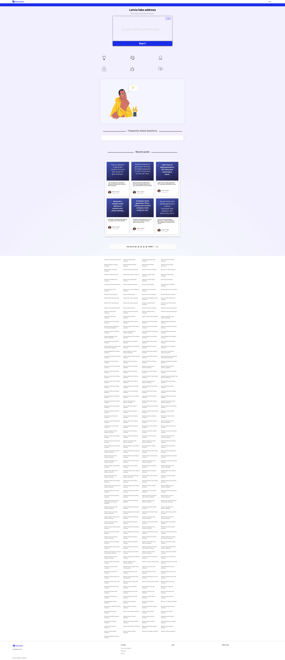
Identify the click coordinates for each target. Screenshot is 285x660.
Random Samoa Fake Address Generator (130, 501)
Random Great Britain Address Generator (149, 607)
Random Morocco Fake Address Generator (131, 461)
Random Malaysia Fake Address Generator (112, 446)
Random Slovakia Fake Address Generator (150, 512)
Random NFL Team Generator (111, 303)
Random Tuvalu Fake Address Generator (168, 542)
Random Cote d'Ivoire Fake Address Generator (167, 367)
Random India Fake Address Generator (130, 411)
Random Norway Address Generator (129, 617)
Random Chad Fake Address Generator (111, 362)
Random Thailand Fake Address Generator (169, 532)
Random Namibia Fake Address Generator (112, 466)
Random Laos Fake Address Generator (130, 431)
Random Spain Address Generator (110, 627)
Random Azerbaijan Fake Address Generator (129, 332)
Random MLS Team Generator (130, 298)
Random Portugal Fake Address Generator (131, 491)
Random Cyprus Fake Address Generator (149, 372)
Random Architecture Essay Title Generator (169, 562)
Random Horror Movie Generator (169, 308)
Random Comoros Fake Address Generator (112, 367)
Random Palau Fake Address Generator (130, 481)
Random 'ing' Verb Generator (149, 294)
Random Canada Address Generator (129, 602)
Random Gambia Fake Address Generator (168, 391)
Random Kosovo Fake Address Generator (149, 426)
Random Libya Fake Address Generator (149, 436)
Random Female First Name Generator (167, 260)
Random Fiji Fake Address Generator (167, 386)
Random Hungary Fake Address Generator (169, 406)
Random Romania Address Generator (167, 617)
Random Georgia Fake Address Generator (112, 396)
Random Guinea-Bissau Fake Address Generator (168, 401)
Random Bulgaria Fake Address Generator (112, 352)
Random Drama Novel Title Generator (110, 597)
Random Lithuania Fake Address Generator (112, 441)
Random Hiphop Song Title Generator (167, 582)
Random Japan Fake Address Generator (130, 421)
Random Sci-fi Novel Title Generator (148, 592)
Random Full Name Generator (149, 269)
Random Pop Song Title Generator (150, 581)
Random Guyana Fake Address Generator (112, 406)
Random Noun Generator (148, 284)
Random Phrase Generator (110, 294)
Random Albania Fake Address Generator (111, 322)
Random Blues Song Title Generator (148, 587)
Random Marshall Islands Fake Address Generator (111, 451)
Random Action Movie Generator (112, 308)
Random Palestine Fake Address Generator (150, 481)
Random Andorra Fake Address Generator (150, 322)
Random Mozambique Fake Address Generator (148, 461)
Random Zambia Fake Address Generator (111, 562)
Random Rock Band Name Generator (148, 280)
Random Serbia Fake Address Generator (149, 507)
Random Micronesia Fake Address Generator (110, 456)
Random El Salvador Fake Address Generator (148, 381)
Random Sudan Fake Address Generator (168, 522)
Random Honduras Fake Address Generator (150, 406)
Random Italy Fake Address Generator (168, 416)
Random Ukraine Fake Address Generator (130, 547)
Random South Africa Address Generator (168, 622)
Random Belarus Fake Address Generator (149, 337)
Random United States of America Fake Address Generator (112, 552)
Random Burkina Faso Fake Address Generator (130, 352)
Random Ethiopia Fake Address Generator (149, 386)
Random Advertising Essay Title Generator (150, 577)
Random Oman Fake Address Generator (168, 476)
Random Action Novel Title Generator (167, 592)
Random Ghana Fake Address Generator (149, 396)
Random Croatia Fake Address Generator (111, 372)
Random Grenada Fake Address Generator (112, 401)
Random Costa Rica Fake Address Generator (148, 367)
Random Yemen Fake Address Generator (168, 557)
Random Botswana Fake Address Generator (131, 347)
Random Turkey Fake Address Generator (130, 542)
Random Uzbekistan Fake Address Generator (148, 552)
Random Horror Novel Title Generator (110, 592)
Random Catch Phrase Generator (169, 289)
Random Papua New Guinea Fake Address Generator (112, 486)
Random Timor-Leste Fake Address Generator (110, 537)
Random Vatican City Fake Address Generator (110, 557)
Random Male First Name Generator (167, 265)
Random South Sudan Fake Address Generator (111, 522)
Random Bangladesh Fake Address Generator (110, 337)
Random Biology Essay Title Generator (149, 572)
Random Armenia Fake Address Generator (150, 327)
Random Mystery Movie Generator (110, 317)
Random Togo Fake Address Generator (130, 537)
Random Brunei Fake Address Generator (168, 347)
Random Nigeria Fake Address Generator (168, 471)
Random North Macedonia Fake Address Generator (131, 476)
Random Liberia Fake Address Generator (130, 436)
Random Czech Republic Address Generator (112, 607)
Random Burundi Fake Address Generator (149, 352)
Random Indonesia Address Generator (168, 607)
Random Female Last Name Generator (111, 265)
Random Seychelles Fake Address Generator (167, 507)
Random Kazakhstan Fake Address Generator (167, 421)
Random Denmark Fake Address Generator (112, 377)
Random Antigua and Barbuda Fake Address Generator (111, 327)
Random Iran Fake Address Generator (167, 411)
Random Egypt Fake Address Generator (130, 381)
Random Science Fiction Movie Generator (168, 303)
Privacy (122, 653)
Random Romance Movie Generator (129, 317)
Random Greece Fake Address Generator (168, 396)
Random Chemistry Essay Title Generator (111, 577)
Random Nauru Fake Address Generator (130, 466)
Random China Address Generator (148, 602)
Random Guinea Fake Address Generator (149, 401)
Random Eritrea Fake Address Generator (168, 381)
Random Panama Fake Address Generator (168, 481)
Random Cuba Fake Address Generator (130, 372)
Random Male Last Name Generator (110, 270)
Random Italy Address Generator (131, 611)
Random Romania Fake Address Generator (169, 491)
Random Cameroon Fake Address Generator (131, 357)
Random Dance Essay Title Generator (110, 567)
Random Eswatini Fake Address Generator (131, 386)
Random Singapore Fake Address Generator (131, 512)
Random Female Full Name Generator (129, 265)
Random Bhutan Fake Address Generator (149, 342)
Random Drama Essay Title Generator (148, 567)
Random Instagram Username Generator (111, 637)
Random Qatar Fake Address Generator (149, 491)
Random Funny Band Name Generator (129, 280)
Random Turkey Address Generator (110, 632)
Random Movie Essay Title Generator (167, 567)
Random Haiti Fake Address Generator (130, 406)
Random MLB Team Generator (111, 298)
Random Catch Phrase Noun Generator (149, 290)
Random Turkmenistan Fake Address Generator (149, 542)
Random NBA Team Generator (168, 294)
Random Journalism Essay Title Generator (168, 577)
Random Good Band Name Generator (110, 280)
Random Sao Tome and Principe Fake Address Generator (168, 501)
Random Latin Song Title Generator (167, 587)
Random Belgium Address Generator (110, 602)
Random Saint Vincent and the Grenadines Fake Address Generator (111, 502)
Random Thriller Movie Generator (150, 316)
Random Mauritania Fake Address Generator (131, 451)
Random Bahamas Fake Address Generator (150, 332)
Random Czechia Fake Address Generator (168, 372)
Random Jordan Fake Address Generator (149, 421)
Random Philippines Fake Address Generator (167, 486)
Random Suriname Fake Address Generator (112, 527)
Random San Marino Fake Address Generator (148, 501)
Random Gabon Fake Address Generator (149, 391)
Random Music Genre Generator (131, 274)
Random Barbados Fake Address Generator (131, 337)
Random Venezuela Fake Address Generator (131, 557)
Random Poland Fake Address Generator (111, 491)
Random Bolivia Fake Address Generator (168, 342)
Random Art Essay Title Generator (150, 561)
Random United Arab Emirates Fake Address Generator (149, 547)
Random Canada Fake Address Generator (149, 357)
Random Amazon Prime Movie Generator (130, 312)
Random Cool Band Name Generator (148, 275)
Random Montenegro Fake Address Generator (110, 461)
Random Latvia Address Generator (167, 612)
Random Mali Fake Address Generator (149, 446)
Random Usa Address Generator (150, 631)
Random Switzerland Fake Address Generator (148, 527)
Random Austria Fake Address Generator (111, 332)
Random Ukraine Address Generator (129, 632)
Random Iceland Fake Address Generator (111, 411)
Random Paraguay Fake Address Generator (131, 486)
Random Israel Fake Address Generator (149, 416)
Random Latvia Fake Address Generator (149, 431)
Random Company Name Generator (129, 260)
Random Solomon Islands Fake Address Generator (111, 517)
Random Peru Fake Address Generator (149, 486)
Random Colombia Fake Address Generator (169, 362)
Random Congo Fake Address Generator (130, 367)
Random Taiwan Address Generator (167, 627)
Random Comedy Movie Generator (110, 312)
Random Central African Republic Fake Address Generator (169, 357)
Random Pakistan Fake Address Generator (112, 481)
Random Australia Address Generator (148, 597)
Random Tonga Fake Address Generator (149, 537)
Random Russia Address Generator (110, 622)
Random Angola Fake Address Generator (168, 322)
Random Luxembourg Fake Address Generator (129, 441)
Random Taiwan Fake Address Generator (111, 532)
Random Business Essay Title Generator (168, 572)
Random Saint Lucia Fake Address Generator (167, 496)
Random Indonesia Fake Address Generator (150, 411)
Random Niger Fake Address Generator (149, 471)
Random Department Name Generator (148, 260)
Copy (168, 18)
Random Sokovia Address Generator (148, 622)
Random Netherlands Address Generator (111, 617)
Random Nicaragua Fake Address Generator (131, 471)
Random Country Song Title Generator (130, 587)
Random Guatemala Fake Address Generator (129, 401)
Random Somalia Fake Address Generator (131, 517)
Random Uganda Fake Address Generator (112, 547)
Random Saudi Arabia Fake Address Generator (111, 507)
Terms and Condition (126, 648)
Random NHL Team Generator (130, 303)
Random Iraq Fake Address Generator (111, 416)
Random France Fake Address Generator (130, 391)
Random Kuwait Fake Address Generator (168, 426)
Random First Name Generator (130, 269)
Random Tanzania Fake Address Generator (150, 532)
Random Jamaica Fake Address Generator (112, 421)
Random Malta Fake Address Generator (168, 446)
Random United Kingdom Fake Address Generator (168, 547)
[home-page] (19, 1)
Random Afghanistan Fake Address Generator (167, 317)
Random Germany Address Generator (129, 607)
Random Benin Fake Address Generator (130, 342)
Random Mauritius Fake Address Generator (150, 451)
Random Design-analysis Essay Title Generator (131, 567)
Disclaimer (123, 651)
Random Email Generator (129, 308)
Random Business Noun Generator (110, 290)
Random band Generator (167, 279)
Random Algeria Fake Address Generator (130, 322)
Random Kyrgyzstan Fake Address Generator (110, 431)
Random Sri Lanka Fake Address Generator (150, 522)
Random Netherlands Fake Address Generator (167, 466)
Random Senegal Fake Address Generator (131, 507)
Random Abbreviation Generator (112, 284)
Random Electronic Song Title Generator (111, 587)
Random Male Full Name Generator (148, 265)
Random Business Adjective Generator (168, 285)
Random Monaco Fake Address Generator (150, 456)
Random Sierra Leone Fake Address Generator (110, 512)
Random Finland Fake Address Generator (111, 391)
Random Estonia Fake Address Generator (111, 386)
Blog (270, 1)
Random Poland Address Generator (148, 617)
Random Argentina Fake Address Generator (131, 327)
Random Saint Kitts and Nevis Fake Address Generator (149, 496)
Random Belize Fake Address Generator (111, 342)
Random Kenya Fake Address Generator (111, 426)
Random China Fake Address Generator (149, 362)
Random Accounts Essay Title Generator (130, 582)
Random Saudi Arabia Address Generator (130, 622)
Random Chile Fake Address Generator (130, 362)
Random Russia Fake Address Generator (111, 496)
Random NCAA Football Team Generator (168, 298)
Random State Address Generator (131, 626)
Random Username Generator (168, 631)
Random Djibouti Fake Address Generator (130, 377)
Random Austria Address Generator (167, 597)
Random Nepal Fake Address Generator (149, 466)
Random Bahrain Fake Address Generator (168, 332)
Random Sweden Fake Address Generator (131, 527)
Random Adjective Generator (130, 284)
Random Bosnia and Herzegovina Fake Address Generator (112, 347)
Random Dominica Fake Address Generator (150, 377)
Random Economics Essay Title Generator (112, 582)
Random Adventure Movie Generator (148, 303)
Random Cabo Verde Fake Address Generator (167, 352)
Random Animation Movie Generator (148, 312)
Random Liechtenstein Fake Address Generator (167, 436)
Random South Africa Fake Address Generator (148, 517)
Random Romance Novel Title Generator (130, 592)
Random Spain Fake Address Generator (130, 522)
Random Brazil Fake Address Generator (149, 347)
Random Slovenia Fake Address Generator (169, 512)
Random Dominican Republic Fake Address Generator (169, 377)
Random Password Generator (149, 308)
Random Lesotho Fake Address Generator (112, 436)
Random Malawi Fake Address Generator (168, 441)
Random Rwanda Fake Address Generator (131, 496)
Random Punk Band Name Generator (167, 275)
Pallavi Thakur (116, 192)
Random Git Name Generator (111, 274)
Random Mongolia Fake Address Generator (169, 456)
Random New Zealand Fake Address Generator (111, 471)
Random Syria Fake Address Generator (168, 527)
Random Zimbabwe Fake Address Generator (129, 562)
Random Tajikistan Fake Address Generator (131, 532)
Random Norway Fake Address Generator (149, 476)
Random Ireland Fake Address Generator (130, 416)
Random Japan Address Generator (148, 612)
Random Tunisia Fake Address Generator (111, 542)
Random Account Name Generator (112, 259)
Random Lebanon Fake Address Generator (169, 431)
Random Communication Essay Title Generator (130, 577)
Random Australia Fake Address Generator (169, 327)
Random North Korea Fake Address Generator (110, 476)
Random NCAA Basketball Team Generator (150, 298)
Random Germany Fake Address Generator (131, 396)
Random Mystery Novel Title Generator (130, 597)
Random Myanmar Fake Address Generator (169, 461)
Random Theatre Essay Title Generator (130, 572)
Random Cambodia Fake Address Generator (112, 357)
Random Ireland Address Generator (110, 612)
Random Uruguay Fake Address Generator (131, 552)
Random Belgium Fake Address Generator (168, 337)
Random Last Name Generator (168, 269)
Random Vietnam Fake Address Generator (150, 557)
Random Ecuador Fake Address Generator (112, 381)
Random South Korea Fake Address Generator (167, 517)
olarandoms (24, 658)
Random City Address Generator (169, 601)
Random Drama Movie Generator (169, 311)
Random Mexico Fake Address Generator (168, 451)
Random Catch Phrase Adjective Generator (131, 290)
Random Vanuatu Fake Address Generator (168, 552)
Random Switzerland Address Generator (149, 627)
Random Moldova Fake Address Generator (131, 456)
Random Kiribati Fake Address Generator (130, 426)
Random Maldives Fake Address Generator (131, 446)
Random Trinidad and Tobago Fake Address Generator (168, 537)
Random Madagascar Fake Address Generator (148, 441)
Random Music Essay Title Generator (110, 572)
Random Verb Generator (129, 294)
